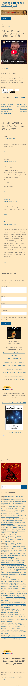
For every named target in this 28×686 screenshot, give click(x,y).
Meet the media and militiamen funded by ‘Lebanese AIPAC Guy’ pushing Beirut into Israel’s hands (13, 550)
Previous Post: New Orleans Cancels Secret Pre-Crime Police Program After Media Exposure (7, 109)
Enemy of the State (19, 97)
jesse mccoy (7, 199)
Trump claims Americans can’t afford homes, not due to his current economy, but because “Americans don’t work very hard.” (13, 508)
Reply (5, 151)
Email (3, 303)
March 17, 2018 (9, 24)
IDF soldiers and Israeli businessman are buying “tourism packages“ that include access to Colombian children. (13, 530)
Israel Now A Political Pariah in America (15, 546)
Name (3, 296)
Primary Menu (6, 18)
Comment (5, 286)
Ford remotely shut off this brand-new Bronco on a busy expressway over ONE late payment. (13, 598)
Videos (9, 26)
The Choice (9, 578)
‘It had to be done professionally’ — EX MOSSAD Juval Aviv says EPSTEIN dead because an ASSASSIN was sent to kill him (14, 581)
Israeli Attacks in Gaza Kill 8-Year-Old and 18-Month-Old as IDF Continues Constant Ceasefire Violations (13, 610)
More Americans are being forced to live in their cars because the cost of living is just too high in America (13, 555)
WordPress (12, 677)
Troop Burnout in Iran (10, 534)
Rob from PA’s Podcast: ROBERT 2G (14, 362)
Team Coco (4, 68)
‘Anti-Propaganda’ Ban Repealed (14, 376)
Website (4, 310)
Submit (24, 487)
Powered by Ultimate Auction (20, 685)
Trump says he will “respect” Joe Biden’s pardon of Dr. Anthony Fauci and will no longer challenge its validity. (13, 616)
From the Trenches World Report (12, 4)
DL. (5, 222)
